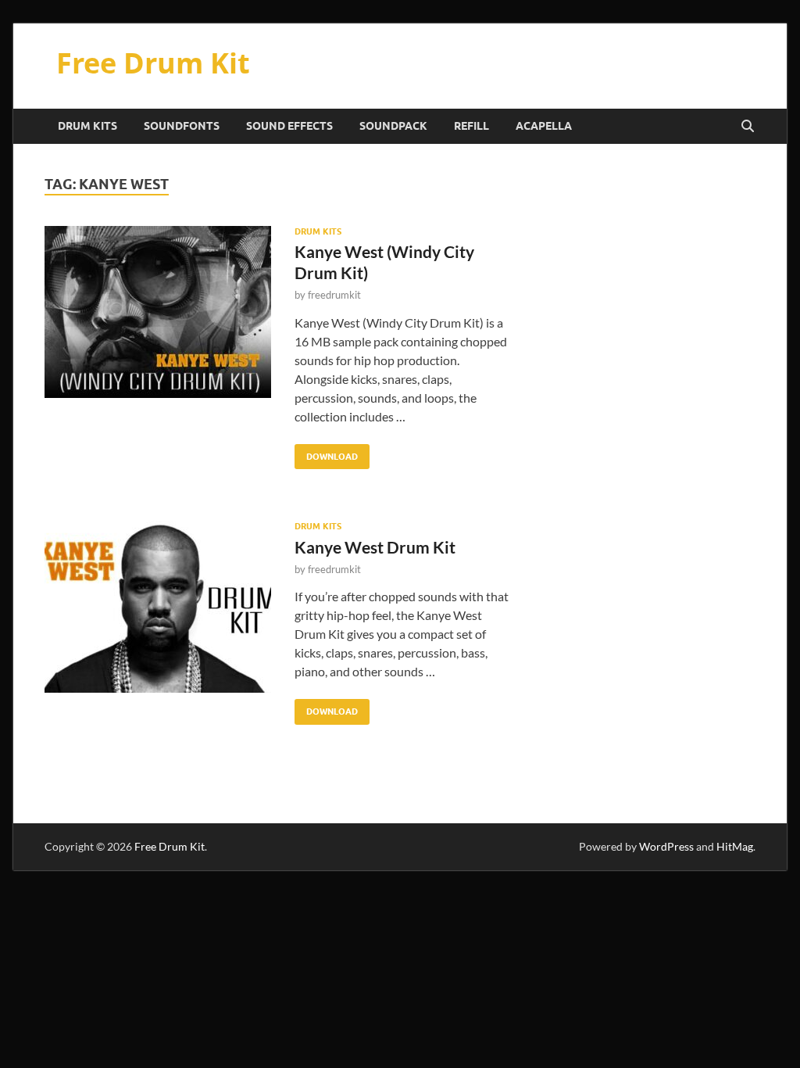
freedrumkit (334, 295)
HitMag (734, 846)
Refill (471, 126)
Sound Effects (289, 126)
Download (326, 453)
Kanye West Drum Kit (375, 547)
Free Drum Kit (153, 63)
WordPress (666, 846)
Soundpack (393, 126)
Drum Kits (87, 126)
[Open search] (747, 127)
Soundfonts (182, 126)
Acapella (544, 126)
